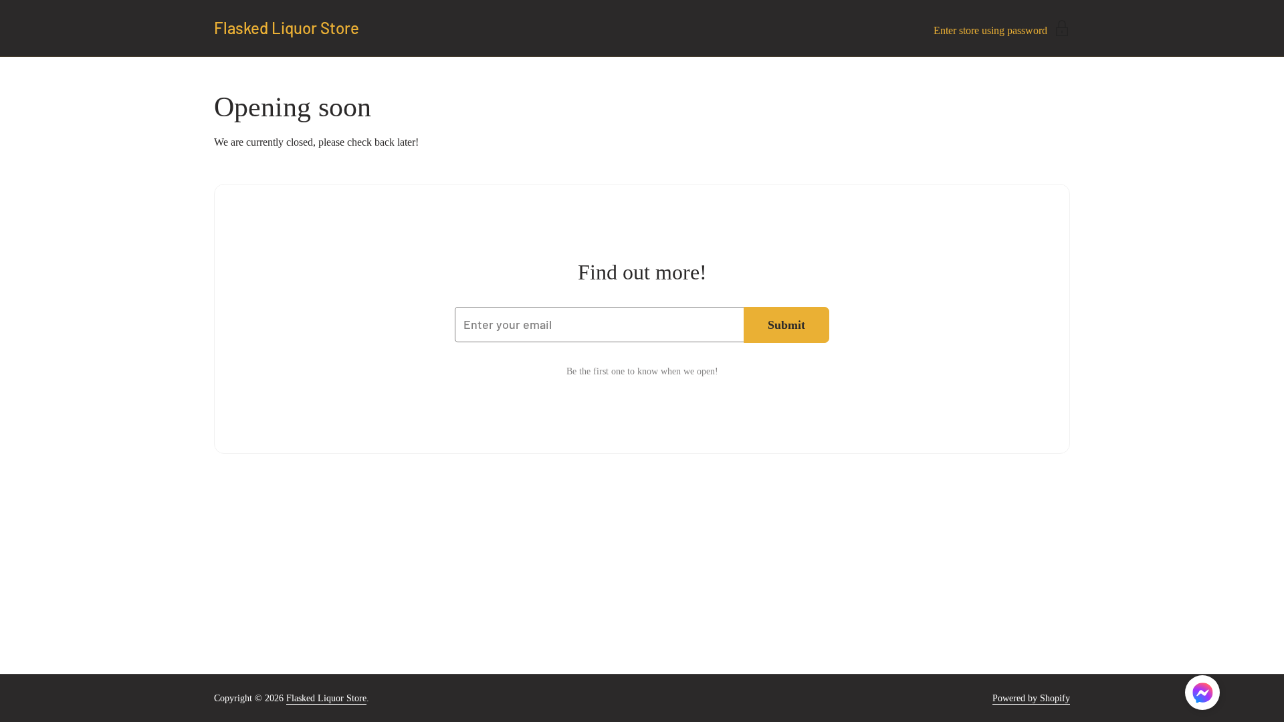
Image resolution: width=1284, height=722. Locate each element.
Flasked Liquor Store (286, 28)
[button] (1202, 695)
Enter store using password (990, 30)
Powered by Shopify (1031, 698)
